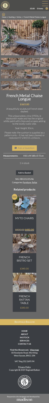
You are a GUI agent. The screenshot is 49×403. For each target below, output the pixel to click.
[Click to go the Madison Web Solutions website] (24, 399)
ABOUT (24, 334)
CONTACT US (24, 344)
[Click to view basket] (46, 9)
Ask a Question (25, 148)
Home (4, 17)
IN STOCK (24, 337)
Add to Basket (24, 172)
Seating (12, 17)
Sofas (19, 17)
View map (34, 350)
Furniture (27, 182)
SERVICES (24, 340)
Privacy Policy (24, 367)
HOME (25, 331)
